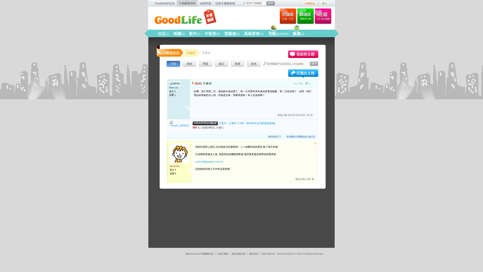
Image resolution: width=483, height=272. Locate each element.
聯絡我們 (253, 254)
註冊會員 (310, 3)
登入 (324, 3)
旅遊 (298, 33)
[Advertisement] (184, 219)
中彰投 (212, 33)
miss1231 (175, 166)
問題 (205, 63)
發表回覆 (303, 74)
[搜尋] (271, 3)
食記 (221, 63)
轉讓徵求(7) (274, 136)
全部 (173, 63)
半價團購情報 (187, 3)
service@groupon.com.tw (209, 161)
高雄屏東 (253, 33)
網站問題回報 (238, 254)
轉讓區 (306, 16)
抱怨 (189, 63)
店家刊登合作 (268, 254)
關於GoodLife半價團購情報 (199, 254)
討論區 (288, 16)
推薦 (237, 63)
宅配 (278, 33)
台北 (163, 33)
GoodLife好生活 (165, 3)
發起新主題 (303, 54)
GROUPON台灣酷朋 (205, 123)
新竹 (195, 33)
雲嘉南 (232, 33)
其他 (253, 63)
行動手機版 (222, 254)
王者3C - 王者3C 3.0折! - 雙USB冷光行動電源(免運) (247, 123)
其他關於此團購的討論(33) (300, 136)
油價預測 (205, 3)
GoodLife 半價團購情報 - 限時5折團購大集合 (188, 17)
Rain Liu (173, 87)
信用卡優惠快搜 (225, 3)
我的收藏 (324, 16)
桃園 (179, 33)
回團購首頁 (169, 51)
